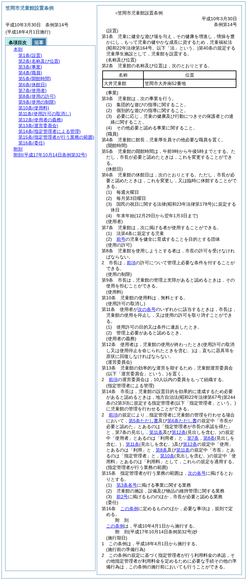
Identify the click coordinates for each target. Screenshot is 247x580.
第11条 (156, 432)
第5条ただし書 (143, 420)
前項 (131, 262)
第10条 (167, 455)
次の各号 (147, 309)
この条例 (129, 508)
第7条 (193, 438)
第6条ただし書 (182, 420)
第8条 (209, 438)
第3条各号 (126, 485)
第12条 (179, 432)
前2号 (122, 496)
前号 (120, 239)
